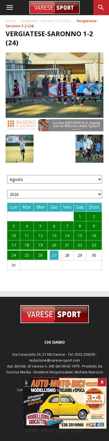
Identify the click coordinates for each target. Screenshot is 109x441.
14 (67, 235)
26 (40, 255)
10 (13, 235)
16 (94, 235)
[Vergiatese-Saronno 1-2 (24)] (54, 116)
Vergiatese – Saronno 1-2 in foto (46, 21)
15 (80, 235)
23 (94, 245)
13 (54, 235)
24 (13, 255)
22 (80, 245)
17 (13, 245)
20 (54, 245)
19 (40, 245)
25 (27, 255)
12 (40, 235)
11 (27, 235)
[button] (9, 7)
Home (10, 21)
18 (27, 245)
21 (67, 245)
